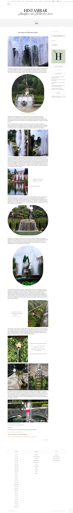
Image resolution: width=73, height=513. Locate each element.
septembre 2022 (16, 469)
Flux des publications (56, 456)
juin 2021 (16, 495)
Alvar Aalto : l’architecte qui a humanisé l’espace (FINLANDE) (57, 77)
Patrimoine (19, 1)
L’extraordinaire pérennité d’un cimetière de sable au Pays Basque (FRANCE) (58, 86)
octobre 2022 (16, 467)
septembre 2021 (16, 490)
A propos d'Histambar (58, 69)
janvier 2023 (16, 464)
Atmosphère (41, 1)
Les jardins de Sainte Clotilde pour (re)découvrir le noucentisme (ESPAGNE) (57, 89)
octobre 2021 (16, 488)
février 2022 (16, 480)
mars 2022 (16, 479)
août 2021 (16, 492)
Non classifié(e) (36, 466)
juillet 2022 (16, 471)
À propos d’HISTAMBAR (29, 1)
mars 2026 (16, 456)
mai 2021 (16, 497)
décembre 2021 (16, 484)
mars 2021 (16, 501)
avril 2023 (16, 462)
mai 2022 (16, 475)
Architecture (13, 1)
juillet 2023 (16, 460)
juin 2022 (16, 473)
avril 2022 (16, 477)
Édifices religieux (36, 462)
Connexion (56, 454)
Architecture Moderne (36, 456)
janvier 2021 (16, 505)
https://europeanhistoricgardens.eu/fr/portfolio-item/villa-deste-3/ (23, 436)
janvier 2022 (16, 482)
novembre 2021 (16, 486)
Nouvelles (36, 467)
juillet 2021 (16, 493)
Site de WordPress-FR (56, 460)
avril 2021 (16, 499)
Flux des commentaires (56, 458)
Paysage (36, 471)
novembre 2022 (16, 466)
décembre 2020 (16, 506)
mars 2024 (16, 458)
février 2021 (16, 503)
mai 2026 (16, 454)
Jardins (23, 1)
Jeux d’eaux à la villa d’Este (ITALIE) (28, 32)
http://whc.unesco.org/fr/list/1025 (15, 432)
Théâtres (36, 473)
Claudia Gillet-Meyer (47, 1)
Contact (35, 1)
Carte (9, 1)
